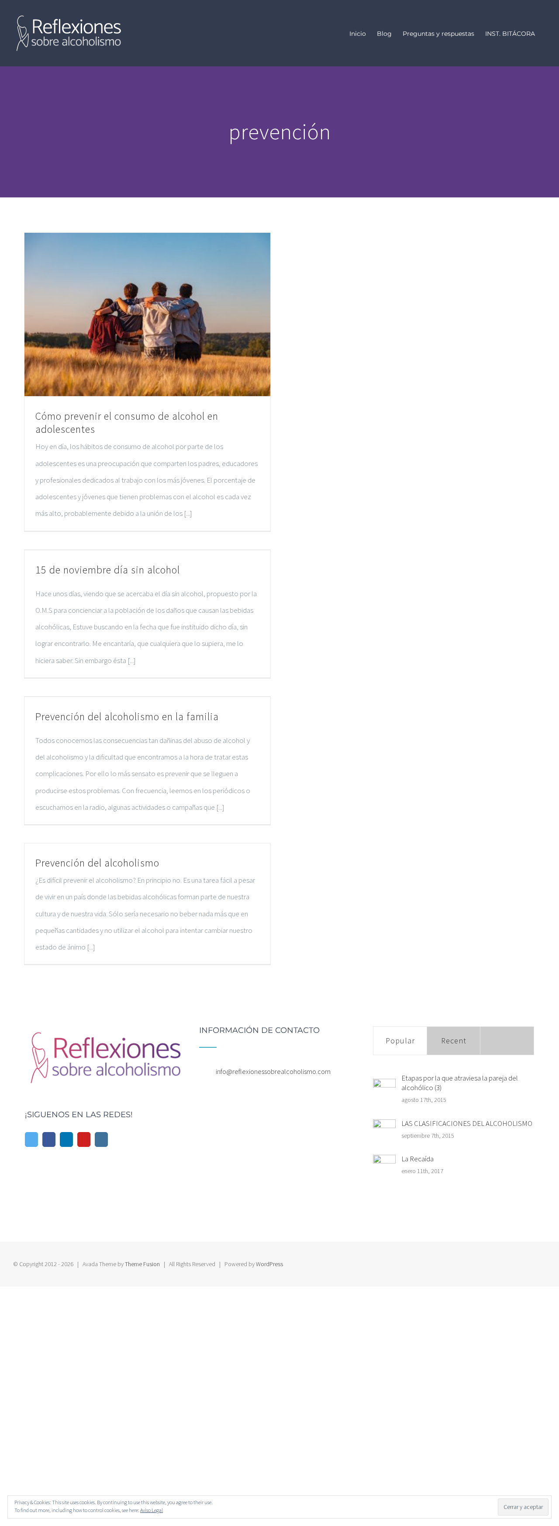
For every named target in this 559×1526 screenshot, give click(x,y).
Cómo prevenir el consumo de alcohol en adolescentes (126, 422)
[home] (105, 1034)
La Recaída (417, 1158)
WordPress (269, 1264)
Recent (453, 1041)
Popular (400, 1041)
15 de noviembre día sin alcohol (107, 570)
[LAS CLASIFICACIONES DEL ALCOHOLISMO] (384, 1130)
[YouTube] (83, 1139)
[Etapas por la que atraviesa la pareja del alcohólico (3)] (384, 1090)
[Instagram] (101, 1139)
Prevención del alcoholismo (97, 863)
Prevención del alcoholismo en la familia (127, 716)
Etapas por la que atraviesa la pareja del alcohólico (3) (459, 1082)
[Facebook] (48, 1139)
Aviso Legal (151, 1510)
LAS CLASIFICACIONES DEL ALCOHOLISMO (466, 1123)
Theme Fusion (142, 1264)
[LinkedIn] (66, 1139)
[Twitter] (31, 1139)
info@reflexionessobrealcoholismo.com (273, 1071)
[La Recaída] (384, 1166)
